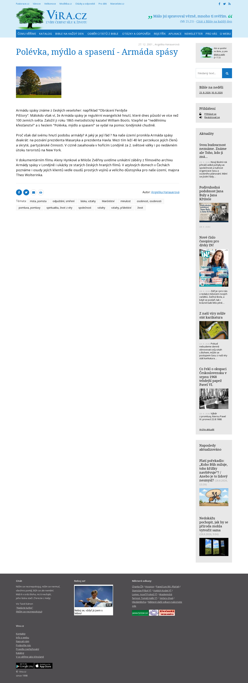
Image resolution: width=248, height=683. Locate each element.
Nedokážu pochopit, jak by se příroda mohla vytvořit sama (213, 524)
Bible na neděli (211, 87)
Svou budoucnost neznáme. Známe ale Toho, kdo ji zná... (213, 151)
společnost (84, 207)
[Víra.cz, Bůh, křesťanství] (51, 19)
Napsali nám (22, 641)
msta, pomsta (38, 201)
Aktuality (206, 133)
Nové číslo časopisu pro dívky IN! (209, 241)
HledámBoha (139, 602)
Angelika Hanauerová (167, 44)
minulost (126, 201)
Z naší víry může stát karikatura (212, 315)
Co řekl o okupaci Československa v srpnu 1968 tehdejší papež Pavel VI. (213, 377)
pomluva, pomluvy (29, 207)
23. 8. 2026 (204, 92)
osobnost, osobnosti (149, 201)
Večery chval (166, 598)
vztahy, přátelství (121, 207)
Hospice (149, 586)
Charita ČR (137, 586)
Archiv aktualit (206, 429)
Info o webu (22, 637)
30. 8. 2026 (217, 92)
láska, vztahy (88, 201)
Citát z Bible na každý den (214, 21)
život (140, 207)
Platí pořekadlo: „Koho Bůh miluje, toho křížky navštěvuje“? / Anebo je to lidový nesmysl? (213, 470)
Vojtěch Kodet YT (162, 590)
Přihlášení (207, 108)
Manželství (108, 201)
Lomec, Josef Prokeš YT (144, 594)
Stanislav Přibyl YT (141, 590)
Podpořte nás (23, 645)
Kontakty (20, 633)
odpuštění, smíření (63, 201)
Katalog (20, 653)
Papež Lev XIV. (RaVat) (167, 586)
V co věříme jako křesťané (30, 656)
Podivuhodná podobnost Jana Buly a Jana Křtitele (211, 193)
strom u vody (219, 54)
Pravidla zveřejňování (27, 649)
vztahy (101, 207)
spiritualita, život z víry (59, 207)
